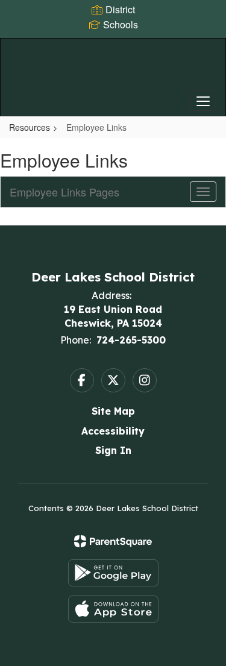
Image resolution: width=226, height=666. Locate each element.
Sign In (113, 450)
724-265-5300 (131, 340)
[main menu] (203, 100)
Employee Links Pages (64, 191)
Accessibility (113, 431)
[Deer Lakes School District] (112, 68)
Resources (29, 127)
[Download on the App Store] (113, 609)
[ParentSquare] (113, 541)
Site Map (113, 411)
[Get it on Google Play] (113, 572)
